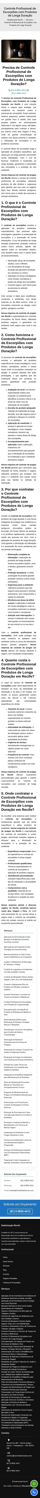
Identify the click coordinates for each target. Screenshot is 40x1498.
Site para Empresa (29, 1486)
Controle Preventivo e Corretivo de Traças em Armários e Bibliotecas (17, 996)
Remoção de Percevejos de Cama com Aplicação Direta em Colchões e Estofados (18, 1115)
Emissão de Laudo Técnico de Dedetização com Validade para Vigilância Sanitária (16, 1067)
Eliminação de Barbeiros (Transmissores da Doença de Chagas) (15, 1042)
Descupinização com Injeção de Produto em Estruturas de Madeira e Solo (17, 1012)
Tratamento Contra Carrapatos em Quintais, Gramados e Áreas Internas (18, 1161)
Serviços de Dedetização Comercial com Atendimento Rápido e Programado (17, 1142)
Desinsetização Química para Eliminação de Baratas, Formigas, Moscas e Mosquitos (17, 1022)
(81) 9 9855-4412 (26, 1180)
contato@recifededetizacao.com (21, 1190)
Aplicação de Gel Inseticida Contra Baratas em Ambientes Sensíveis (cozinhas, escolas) (17, 939)
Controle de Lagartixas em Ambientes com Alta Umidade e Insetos (18, 971)
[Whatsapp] (34, 1483)
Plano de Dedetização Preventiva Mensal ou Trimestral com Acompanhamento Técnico (16, 1084)
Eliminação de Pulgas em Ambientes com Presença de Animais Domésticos (18, 1058)
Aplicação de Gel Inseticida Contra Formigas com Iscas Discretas (17, 948)
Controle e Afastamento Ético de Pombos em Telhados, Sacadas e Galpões (16, 987)
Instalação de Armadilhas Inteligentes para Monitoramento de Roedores (18, 1076)
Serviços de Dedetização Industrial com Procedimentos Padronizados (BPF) (17, 1152)
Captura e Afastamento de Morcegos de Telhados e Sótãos (17, 963)
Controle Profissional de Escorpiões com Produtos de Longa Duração (17, 1003)
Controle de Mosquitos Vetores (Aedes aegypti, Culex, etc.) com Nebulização (18, 978)
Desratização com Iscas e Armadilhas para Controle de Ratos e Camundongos (18, 1032)
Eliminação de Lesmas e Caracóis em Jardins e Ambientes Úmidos (18, 1051)
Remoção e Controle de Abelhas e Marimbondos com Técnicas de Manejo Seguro (17, 1125)
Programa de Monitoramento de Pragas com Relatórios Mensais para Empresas (18, 1094)
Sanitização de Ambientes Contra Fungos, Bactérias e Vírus (16, 1134)
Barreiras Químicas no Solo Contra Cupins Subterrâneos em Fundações (18, 956)
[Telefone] (34, 1492)
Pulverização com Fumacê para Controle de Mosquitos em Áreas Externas (16, 1105)
